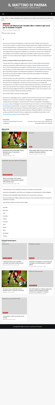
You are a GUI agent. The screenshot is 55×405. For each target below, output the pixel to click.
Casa (4, 213)
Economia (5, 216)
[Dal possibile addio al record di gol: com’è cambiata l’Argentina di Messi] (40, 140)
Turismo (5, 236)
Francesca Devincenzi (8, 30)
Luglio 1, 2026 (11, 155)
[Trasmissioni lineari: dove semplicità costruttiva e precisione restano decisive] (14, 251)
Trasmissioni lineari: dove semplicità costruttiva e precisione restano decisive (22, 189)
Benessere (5, 210)
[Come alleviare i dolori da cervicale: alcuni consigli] (14, 306)
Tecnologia (10, 174)
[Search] (52, 14)
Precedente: (12, 121)
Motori (4, 227)
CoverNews (32, 326)
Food (4, 224)
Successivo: (40, 121)
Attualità (4, 23)
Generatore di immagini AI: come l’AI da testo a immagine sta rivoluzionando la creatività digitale (27, 192)
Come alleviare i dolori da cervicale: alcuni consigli (15, 202)
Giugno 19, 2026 (43, 154)
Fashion (5, 218)
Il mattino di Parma (27, 5)
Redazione (6, 155)
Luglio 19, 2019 (17, 30)
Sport (9, 23)
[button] (3, 14)
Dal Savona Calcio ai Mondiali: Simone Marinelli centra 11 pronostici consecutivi (13, 152)
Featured (5, 221)
